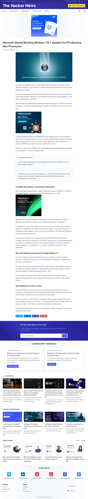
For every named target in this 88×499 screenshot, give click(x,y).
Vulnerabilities (14, 11)
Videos (77, 440)
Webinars (25, 487)
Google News (46, 308)
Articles (83, 440)
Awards (47, 11)
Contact (4, 491)
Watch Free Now (12, 366)
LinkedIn (60, 308)
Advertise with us (6, 489)
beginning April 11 (41, 271)
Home (4, 11)
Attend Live (51, 364)
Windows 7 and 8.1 (51, 94)
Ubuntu (38, 301)
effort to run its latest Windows (41, 259)
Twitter (53, 308)
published (25, 136)
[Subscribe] (64, 335)
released (50, 240)
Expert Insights (37, 11)
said (29, 233)
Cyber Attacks (25, 11)
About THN (4, 487)
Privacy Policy (26, 491)
